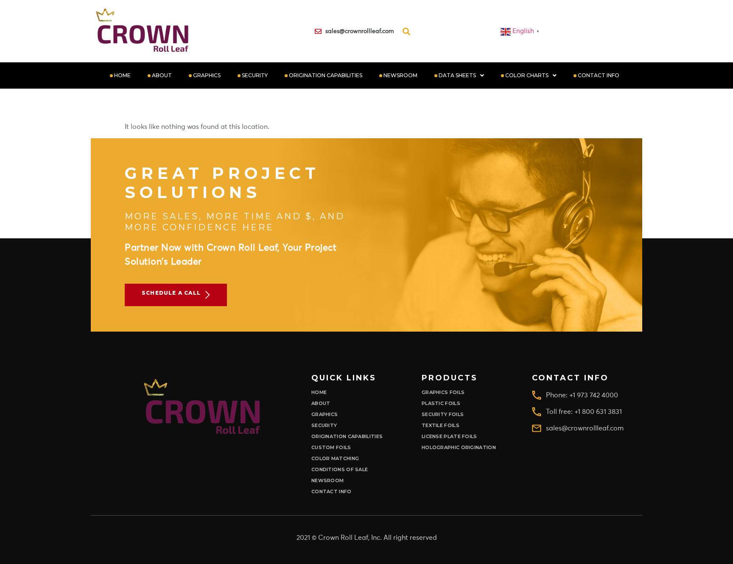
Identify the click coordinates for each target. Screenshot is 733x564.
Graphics (207, 75)
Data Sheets (457, 75)
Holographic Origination (459, 447)
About (162, 75)
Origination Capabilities (325, 75)
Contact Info (598, 75)
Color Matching (335, 458)
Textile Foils (440, 425)
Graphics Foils (443, 392)
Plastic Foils (441, 403)
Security (255, 75)
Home (122, 75)
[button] (461, 75)
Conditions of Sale (339, 469)
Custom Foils (331, 447)
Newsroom (400, 75)
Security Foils (443, 414)
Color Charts (526, 75)
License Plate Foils (449, 436)
